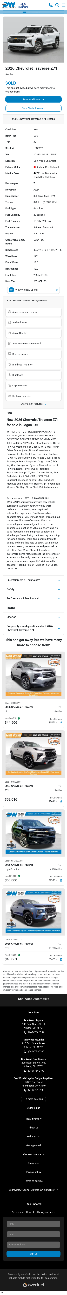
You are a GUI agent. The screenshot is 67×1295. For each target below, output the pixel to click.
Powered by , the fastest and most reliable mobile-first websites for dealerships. (33, 1276)
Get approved (33, 1145)
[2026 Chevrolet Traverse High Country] (33, 832)
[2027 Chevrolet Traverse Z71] (33, 754)
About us (33, 1127)
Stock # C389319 (12, 703)
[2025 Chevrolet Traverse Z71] (33, 911)
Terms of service (33, 1180)
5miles (58, 711)
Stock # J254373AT (14, 939)
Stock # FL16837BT (14, 861)
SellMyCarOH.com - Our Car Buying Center (31, 1189)
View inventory (33, 1118)
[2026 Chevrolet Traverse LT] (33, 675)
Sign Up (33, 1253)
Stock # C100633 (12, 782)
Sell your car (33, 1136)
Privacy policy (33, 1172)
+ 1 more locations (33, 1099)
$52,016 (11, 799)
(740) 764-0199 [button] (36, 1070)
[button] (50, 5)
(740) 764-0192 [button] (36, 1032)
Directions (33, 1163)
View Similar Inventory (33, 108)
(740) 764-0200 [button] (36, 1051)
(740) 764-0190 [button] (36, 1090)
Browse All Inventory (33, 99)
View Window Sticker (26, 289)
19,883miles (55, 948)
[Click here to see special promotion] (33, 12)
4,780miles (56, 869)
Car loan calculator (33, 1154)
